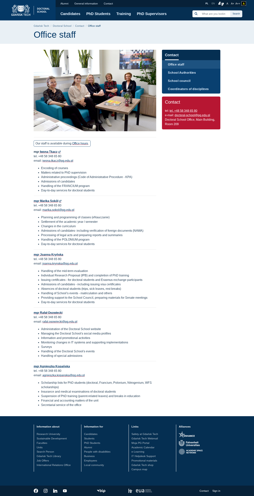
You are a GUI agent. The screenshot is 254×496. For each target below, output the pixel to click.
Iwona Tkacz (48, 151)
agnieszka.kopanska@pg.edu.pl (63, 375)
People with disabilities (97, 451)
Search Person (45, 451)
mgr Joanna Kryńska (48, 254)
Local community (94, 465)
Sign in (216, 490)
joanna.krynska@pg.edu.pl (60, 263)
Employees (90, 460)
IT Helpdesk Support (143, 456)
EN (213, 3)
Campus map (139, 469)
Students (89, 438)
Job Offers (43, 460)
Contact (108, 3)
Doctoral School (62, 26)
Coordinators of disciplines (188, 89)
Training (123, 14)
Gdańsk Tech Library (49, 456)
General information (86, 3)
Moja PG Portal (140, 442)
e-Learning (137, 451)
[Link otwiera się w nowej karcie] (36, 491)
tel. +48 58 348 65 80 (183, 110)
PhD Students (98, 14)
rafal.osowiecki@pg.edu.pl (59, 321)
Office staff (176, 64)
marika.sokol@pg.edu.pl (58, 209)
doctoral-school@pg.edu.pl (192, 115)
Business (89, 456)
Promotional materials (144, 460)
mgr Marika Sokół (46, 201)
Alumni (64, 3)
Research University (48, 434)
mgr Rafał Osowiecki (48, 312)
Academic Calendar (143, 447)
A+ (233, 3)
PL (206, 3)
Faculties (42, 442)
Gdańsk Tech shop (142, 465)
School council (179, 80)
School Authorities (182, 72)
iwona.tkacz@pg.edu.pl (57, 160)
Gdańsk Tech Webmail (144, 438)
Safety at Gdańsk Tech (144, 434)
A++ (237, 3)
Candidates (70, 14)
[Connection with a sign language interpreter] (221, 3)
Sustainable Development (52, 438)
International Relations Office (54, 465)
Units (40, 447)
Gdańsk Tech (41, 26)
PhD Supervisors (152, 14)
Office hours (80, 143)
